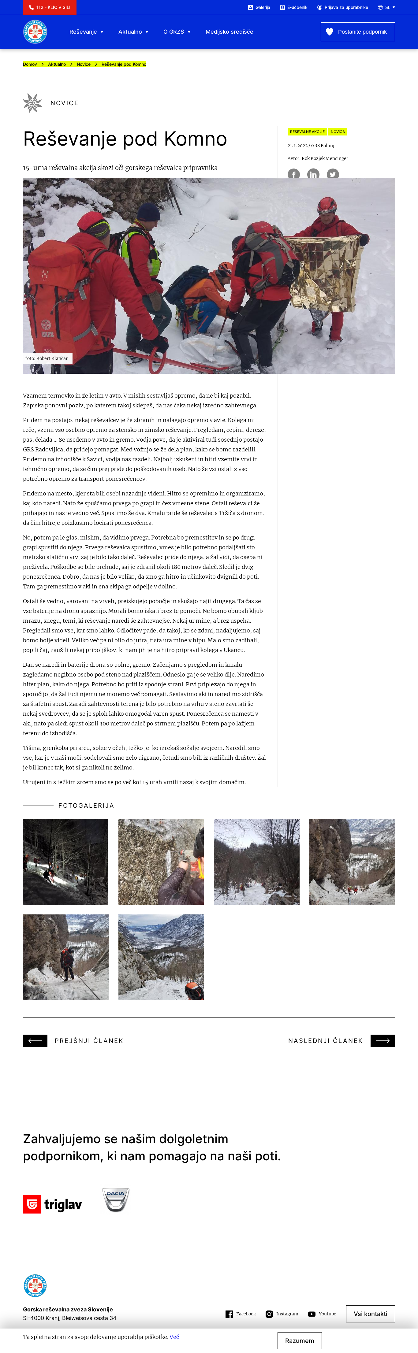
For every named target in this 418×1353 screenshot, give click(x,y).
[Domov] (35, 32)
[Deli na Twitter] (333, 175)
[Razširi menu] (102, 32)
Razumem (299, 1340)
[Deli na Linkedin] (313, 175)
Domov (30, 64)
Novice (84, 64)
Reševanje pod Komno (124, 64)
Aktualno (57, 64)
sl (387, 7)
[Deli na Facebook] (294, 175)
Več (174, 1336)
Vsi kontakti (370, 1314)
